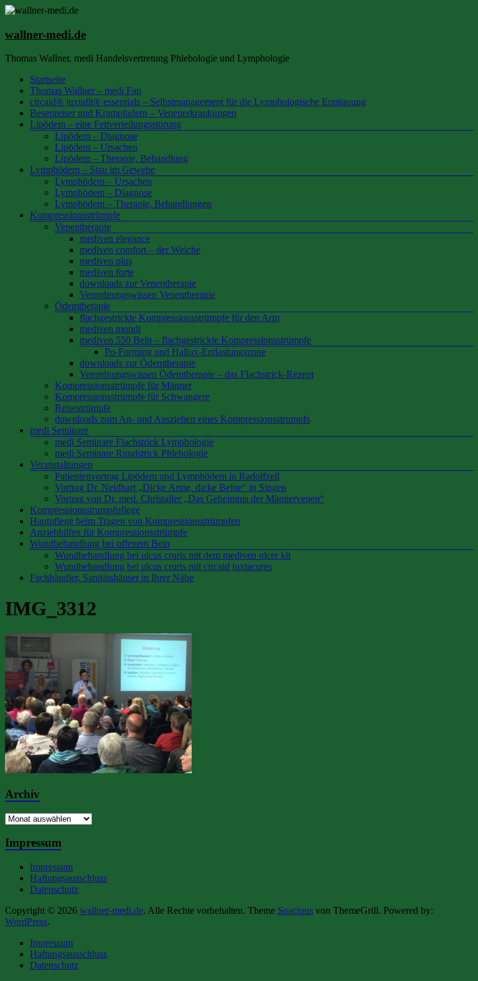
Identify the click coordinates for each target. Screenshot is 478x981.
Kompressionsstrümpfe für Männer (123, 385)
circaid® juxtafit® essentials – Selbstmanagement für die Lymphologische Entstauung (198, 101)
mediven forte (107, 272)
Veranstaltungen (61, 464)
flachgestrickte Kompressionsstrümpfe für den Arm (179, 317)
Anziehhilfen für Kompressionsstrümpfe (108, 532)
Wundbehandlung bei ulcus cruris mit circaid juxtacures (163, 566)
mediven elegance (115, 238)
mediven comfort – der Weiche (140, 249)
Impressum (51, 867)
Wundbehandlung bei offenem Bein (100, 543)
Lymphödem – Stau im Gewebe (92, 169)
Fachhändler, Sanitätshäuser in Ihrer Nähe (112, 577)
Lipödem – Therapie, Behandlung (121, 158)
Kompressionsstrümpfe (75, 215)
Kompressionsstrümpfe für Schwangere (132, 396)
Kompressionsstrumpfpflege (85, 509)
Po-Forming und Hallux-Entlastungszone (185, 351)
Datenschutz (54, 889)
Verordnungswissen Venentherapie (147, 294)
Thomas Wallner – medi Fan (85, 90)
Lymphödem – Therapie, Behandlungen (133, 203)
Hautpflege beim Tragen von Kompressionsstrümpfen (135, 521)
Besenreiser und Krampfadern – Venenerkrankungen (133, 113)
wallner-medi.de (45, 34)
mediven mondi (110, 328)
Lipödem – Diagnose (96, 136)
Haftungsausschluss (68, 878)
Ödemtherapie (82, 305)
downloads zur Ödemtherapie (137, 363)
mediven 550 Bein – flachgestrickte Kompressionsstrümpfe (195, 340)
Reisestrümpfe (83, 407)
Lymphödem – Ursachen (103, 181)
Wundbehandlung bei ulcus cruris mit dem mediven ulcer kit (173, 555)
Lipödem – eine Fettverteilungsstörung (105, 124)
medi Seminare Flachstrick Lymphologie (134, 442)
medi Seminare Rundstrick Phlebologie (131, 453)
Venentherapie (83, 226)
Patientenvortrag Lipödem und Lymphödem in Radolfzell (167, 476)
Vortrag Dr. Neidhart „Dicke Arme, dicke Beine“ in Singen (170, 487)
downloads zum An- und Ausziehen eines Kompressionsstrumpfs (182, 419)
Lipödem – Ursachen (96, 147)
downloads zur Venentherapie (138, 283)
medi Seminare (59, 430)
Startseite (47, 79)
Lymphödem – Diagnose (103, 192)
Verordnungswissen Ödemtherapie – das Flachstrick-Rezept (197, 374)
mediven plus (106, 261)
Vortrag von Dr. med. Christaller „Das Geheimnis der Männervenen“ (189, 498)
